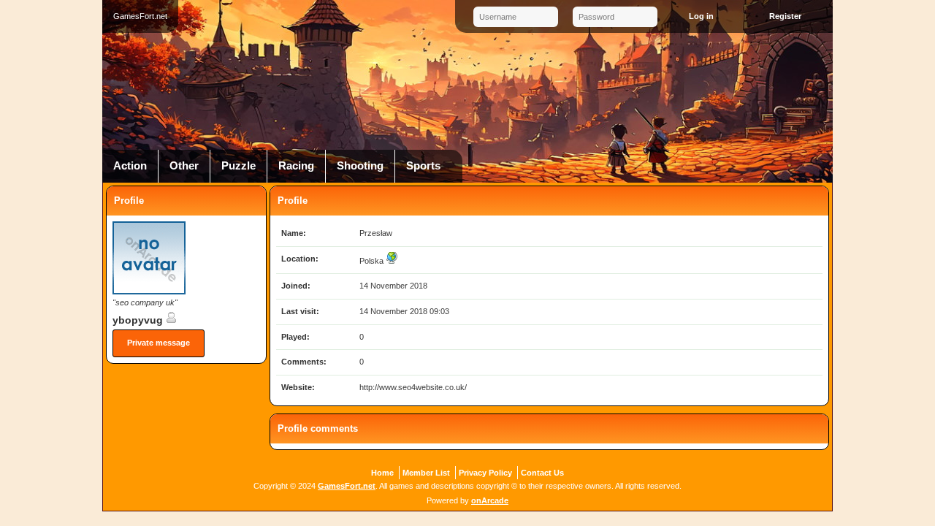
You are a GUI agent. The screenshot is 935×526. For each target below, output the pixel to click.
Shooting (360, 166)
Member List (426, 472)
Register (785, 16)
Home (382, 472)
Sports (423, 166)
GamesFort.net (346, 485)
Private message (158, 342)
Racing (296, 166)
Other (184, 166)
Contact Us (542, 472)
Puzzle (238, 166)
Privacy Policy (485, 472)
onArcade (489, 500)
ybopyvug (139, 320)
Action (130, 166)
